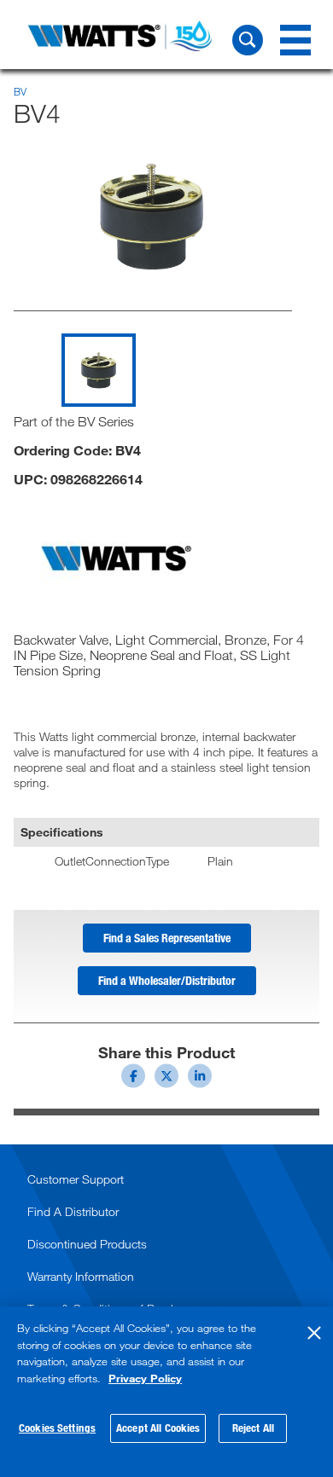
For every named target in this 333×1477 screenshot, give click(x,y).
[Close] (314, 1332)
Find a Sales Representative (167, 937)
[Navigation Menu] (295, 40)
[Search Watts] (247, 40)
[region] (166, 1391)
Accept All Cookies (158, 1427)
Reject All (253, 1427)
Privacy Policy (145, 1378)
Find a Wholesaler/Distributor (167, 980)
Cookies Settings (57, 1427)
